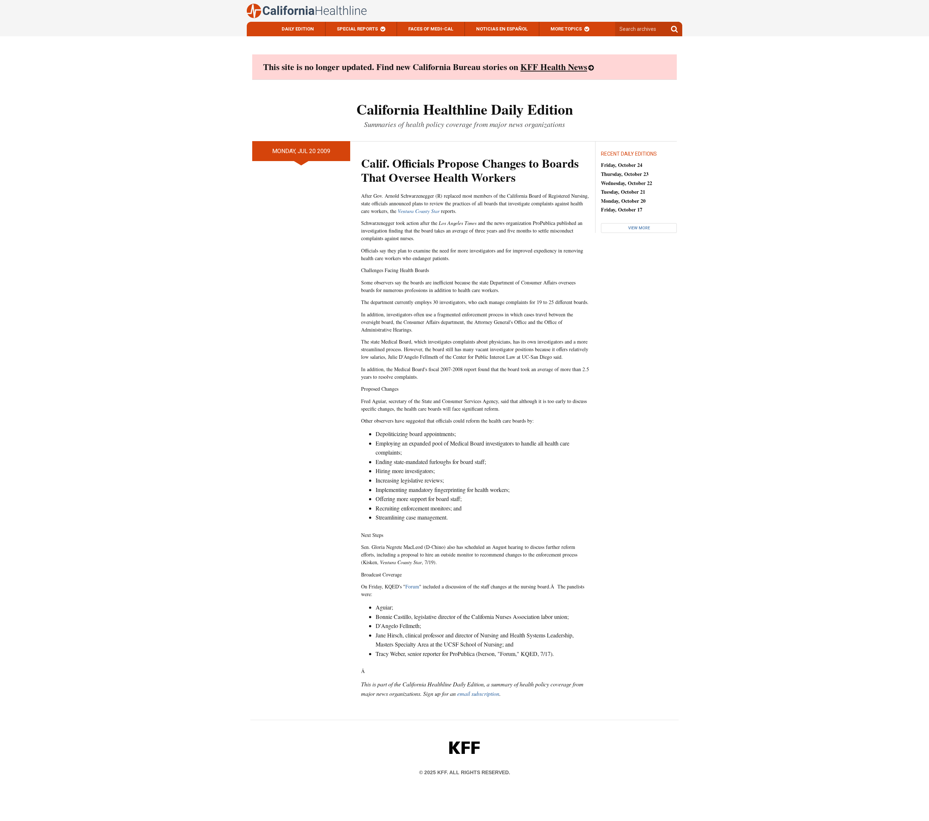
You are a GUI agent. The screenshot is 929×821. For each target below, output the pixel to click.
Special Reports (357, 29)
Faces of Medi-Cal (430, 29)
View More (639, 228)
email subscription (478, 693)
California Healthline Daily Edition (464, 109)
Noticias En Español (502, 29)
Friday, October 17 (621, 209)
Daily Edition (298, 29)
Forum (412, 586)
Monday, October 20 (623, 201)
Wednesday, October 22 (626, 183)
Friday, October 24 (621, 165)
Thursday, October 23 (624, 174)
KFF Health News (553, 66)
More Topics (566, 29)
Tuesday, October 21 (623, 192)
